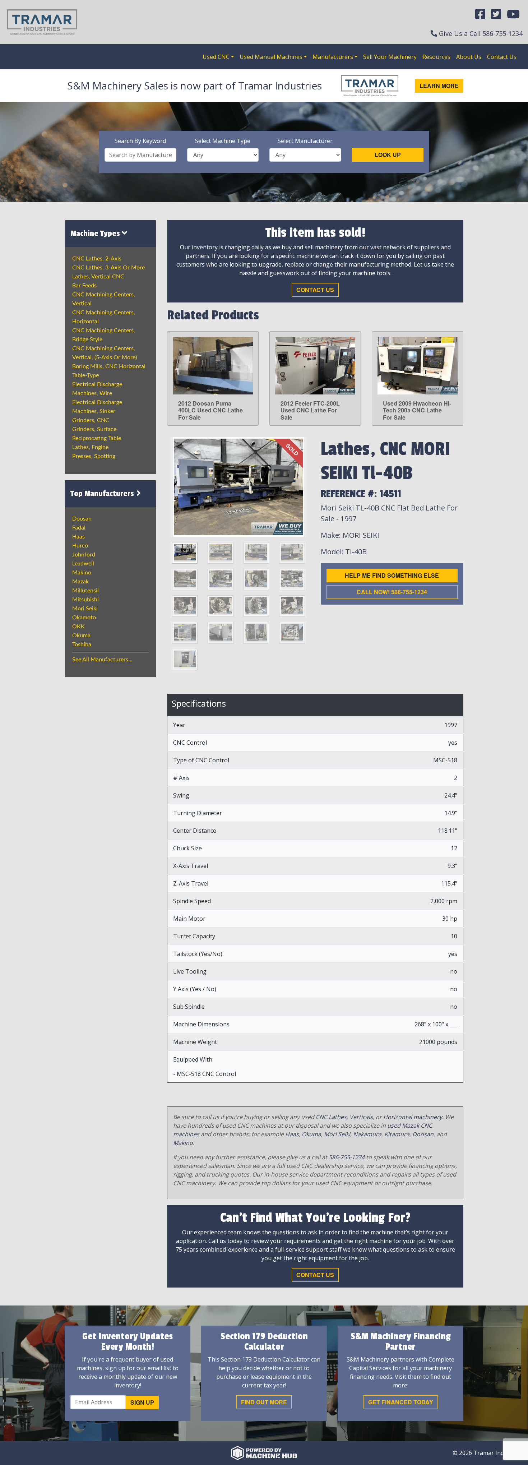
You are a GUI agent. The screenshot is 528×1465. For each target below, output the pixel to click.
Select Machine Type (222, 141)
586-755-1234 (502, 33)
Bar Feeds (84, 285)
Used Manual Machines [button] (271, 57)
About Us (468, 57)
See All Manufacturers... (102, 659)
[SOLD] (238, 486)
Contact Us (502, 57)
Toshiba (81, 644)
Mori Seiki (85, 608)
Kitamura (396, 1134)
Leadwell (83, 564)
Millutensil (85, 590)
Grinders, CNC (90, 420)
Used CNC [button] (216, 57)
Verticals (361, 1117)
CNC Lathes (331, 1117)
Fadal (78, 528)
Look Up (388, 155)
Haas (78, 537)
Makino (81, 573)
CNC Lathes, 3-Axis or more (108, 268)
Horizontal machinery (412, 1117)
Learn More (439, 86)
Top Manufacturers (103, 493)
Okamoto (84, 617)
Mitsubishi (85, 599)
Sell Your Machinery (390, 57)
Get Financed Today (400, 1402)
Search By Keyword (140, 141)
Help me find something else (392, 575)
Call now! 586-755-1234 (392, 592)
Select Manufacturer (305, 141)
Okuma (81, 635)
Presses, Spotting (93, 456)
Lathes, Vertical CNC (98, 276)
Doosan (82, 519)
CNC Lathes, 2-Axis (96, 259)
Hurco (80, 546)
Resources (436, 57)
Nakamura (367, 1134)
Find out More (264, 1402)
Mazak (80, 581)
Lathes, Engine (90, 447)
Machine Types (96, 233)
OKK (78, 626)
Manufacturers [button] (332, 57)
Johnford (83, 555)
